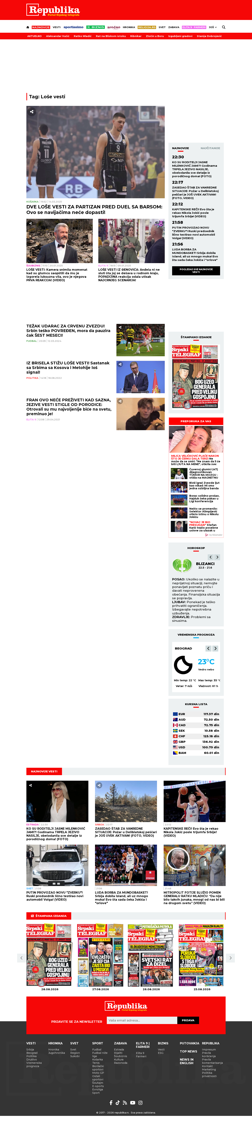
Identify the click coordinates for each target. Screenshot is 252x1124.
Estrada (32, 824)
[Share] (31, 111)
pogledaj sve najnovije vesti (196, 270)
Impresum (209, 1049)
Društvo (31, 1059)
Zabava (173, 27)
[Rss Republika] (125, 1103)
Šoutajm (97, 1082)
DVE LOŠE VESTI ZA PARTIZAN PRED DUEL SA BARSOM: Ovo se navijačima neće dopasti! (94, 209)
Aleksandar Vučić (57, 36)
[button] (211, 557)
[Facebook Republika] (112, 1103)
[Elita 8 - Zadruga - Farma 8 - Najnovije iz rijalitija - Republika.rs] (194, 27)
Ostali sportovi (97, 1077)
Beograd (183, 648)
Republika (210, 1043)
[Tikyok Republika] (118, 1103)
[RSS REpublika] (133, 1103)
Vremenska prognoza (34, 1064)
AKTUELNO (34, 36)
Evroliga (97, 1089)
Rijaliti (118, 1053)
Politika (32, 378)
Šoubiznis (33, 265)
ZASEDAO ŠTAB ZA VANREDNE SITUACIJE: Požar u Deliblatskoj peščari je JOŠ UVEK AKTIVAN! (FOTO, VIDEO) (195, 193)
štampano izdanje (196, 337)
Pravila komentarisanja (212, 1061)
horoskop (196, 548)
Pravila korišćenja (209, 1054)
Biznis (163, 1043)
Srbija (99, 824)
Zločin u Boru (155, 36)
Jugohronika (56, 1053)
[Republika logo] (53, 10)
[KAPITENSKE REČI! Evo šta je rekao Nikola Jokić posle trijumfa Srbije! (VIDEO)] (195, 801)
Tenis (96, 1063)
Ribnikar (135, 36)
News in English (187, 1061)
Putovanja (189, 1043)
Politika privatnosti (209, 1074)
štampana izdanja (51, 916)
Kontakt (207, 1066)
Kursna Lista (196, 704)
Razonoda (120, 1063)
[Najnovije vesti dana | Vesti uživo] (95, 27)
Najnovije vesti (44, 771)
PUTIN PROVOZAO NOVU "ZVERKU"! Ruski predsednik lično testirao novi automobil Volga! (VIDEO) (193, 233)
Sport (97, 1043)
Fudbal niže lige (100, 1054)
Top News (188, 1051)
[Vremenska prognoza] (183, 665)
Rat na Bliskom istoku (111, 36)
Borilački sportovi (98, 1068)
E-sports (98, 1086)
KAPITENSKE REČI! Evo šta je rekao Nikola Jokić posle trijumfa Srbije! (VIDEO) (193, 213)
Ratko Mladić (83, 36)
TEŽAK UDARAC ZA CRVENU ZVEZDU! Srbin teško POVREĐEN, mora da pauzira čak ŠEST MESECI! (68, 331)
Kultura (118, 1059)
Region (75, 1053)
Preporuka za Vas (196, 421)
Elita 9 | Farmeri (143, 1045)
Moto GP (98, 1072)
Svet (162, 27)
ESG (160, 1053)
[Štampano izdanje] (49, 955)
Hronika (129, 27)
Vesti (57, 27)
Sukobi (75, 1056)
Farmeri (141, 1056)
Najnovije (180, 148)
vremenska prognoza (196, 634)
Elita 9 (103, 265)
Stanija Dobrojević (209, 36)
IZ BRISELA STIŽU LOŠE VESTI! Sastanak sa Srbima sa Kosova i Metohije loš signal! (67, 368)
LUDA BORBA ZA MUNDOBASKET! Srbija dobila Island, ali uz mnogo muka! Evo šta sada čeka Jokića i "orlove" (195, 255)
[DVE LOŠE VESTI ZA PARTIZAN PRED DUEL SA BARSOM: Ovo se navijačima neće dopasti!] (95, 152)
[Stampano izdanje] (196, 377)
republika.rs (122, 1112)
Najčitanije (210, 148)
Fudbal (31, 341)
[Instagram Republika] (140, 1103)
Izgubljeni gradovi (180, 36)
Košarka (32, 201)
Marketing (209, 1069)
